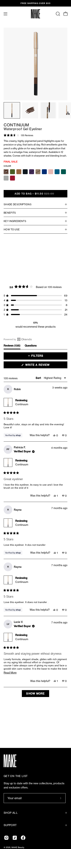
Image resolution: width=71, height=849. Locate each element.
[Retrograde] (12, 178)
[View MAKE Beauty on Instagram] (6, 837)
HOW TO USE (12, 229)
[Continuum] (12, 110)
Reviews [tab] (12, 346)
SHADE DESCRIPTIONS (17, 204)
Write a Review (44, 365)
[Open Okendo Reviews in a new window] (18, 339)
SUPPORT (10, 825)
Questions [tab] (31, 346)
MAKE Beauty (17, 847)
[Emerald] (63, 171)
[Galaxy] (57, 171)
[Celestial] (50, 171)
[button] (57, 13)
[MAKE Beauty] (35, 13)
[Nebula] (6, 171)
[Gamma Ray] (12, 171)
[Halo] (38, 171)
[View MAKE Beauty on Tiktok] (14, 837)
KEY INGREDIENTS (15, 221)
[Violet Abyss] (31, 171)
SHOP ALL (11, 812)
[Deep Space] (44, 171)
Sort (39, 378)
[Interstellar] (6, 178)
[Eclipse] (25, 171)
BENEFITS (10, 212)
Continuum (21, 404)
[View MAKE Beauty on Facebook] (23, 837)
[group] (35, 3)
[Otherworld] (18, 171)
